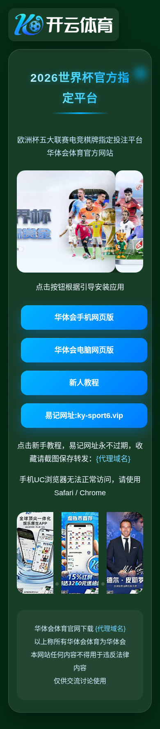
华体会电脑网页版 (84, 350)
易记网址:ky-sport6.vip (84, 415)
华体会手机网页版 (84, 317)
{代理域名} (113, 459)
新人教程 (84, 383)
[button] (57, 584)
